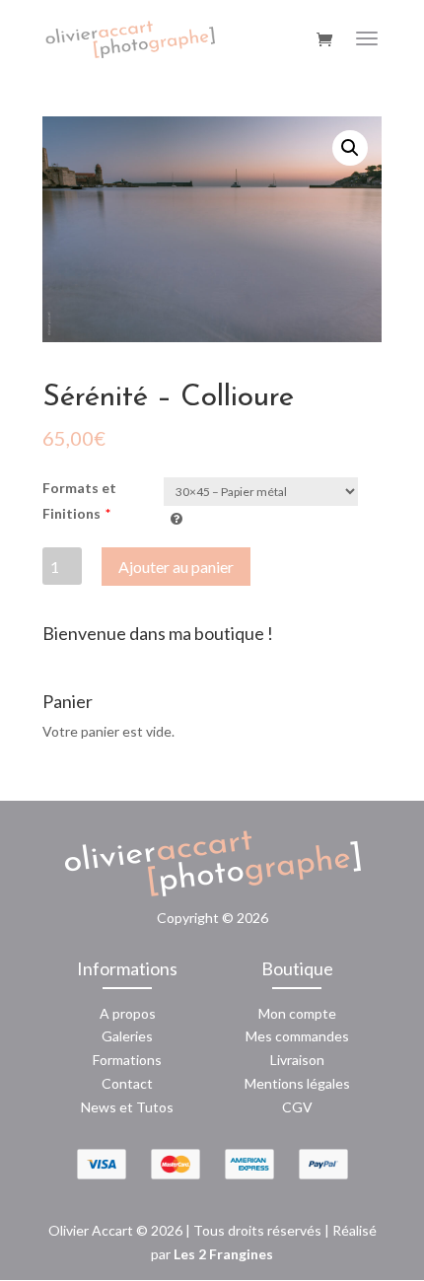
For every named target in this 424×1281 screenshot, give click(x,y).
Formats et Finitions (79, 500)
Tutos (155, 1107)
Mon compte (297, 1013)
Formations (127, 1059)
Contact (127, 1083)
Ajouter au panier (176, 566)
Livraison (297, 1059)
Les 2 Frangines (223, 1253)
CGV (297, 1107)
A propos (128, 1013)
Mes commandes (297, 1036)
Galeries (127, 1036)
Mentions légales (297, 1083)
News (98, 1107)
